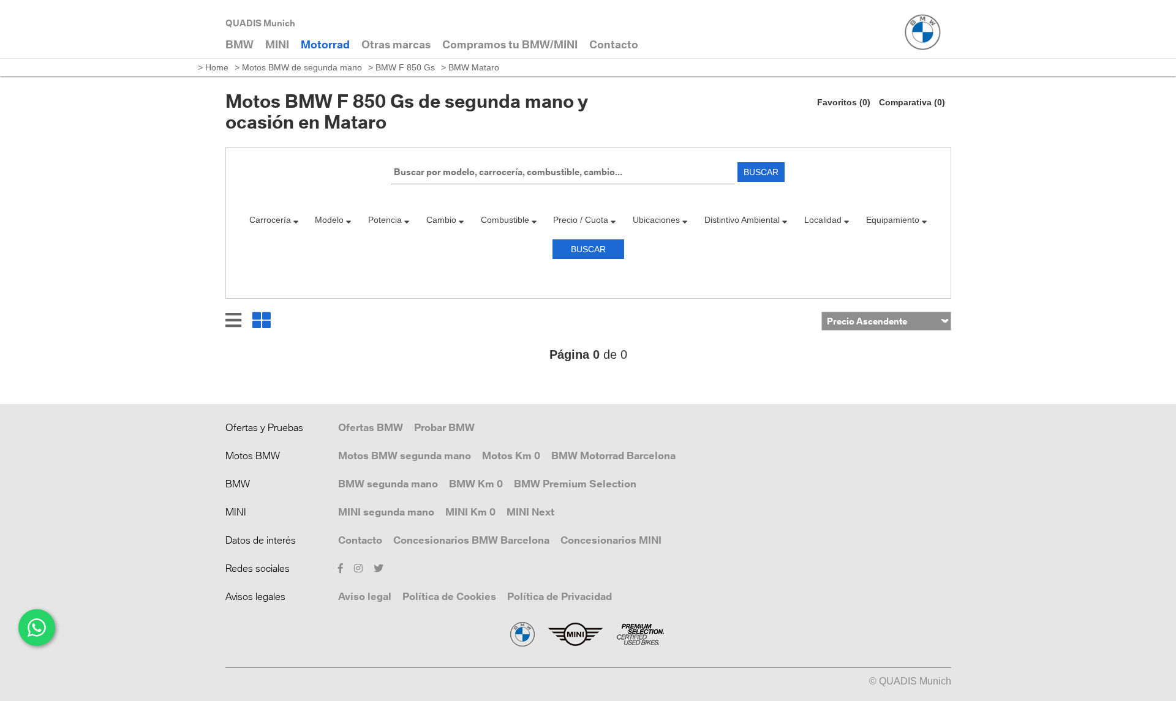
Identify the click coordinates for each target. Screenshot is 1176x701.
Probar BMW (444, 427)
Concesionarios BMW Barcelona (471, 540)
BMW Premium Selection (575, 484)
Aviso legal (364, 596)
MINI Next (530, 512)
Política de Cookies (449, 596)
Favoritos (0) (843, 102)
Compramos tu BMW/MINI (510, 44)
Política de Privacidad (559, 596)
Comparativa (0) (912, 102)
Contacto (360, 540)
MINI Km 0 (470, 512)
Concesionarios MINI (611, 540)
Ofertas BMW (370, 427)
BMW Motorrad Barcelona (613, 455)
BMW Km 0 (476, 484)
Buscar (761, 172)
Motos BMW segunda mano (404, 455)
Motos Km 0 (511, 455)
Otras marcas (396, 44)
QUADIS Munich (260, 23)
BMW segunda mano (388, 484)
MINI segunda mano (386, 512)
